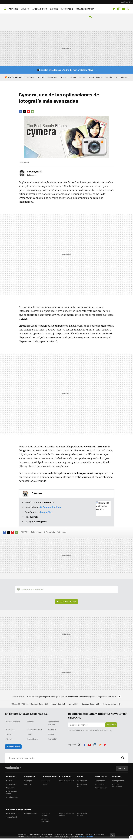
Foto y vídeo (36, 532)
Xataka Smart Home (11, 792)
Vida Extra (28, 784)
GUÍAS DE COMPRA (85, 8)
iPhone (82, 77)
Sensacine (45, 780)
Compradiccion (101, 787)
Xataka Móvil (11, 784)
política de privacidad (103, 730)
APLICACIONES (39, 8)
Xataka (9, 780)
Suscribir (111, 724)
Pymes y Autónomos (117, 785)
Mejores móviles (109, 704)
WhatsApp (30, 77)
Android (41, 77)
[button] (34, 171)
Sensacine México (45, 814)
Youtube (123, 9)
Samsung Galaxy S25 (39, 704)
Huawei (9, 734)
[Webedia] (127, 2)
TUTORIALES (67, 8)
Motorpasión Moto (82, 785)
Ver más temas (13, 746)
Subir (120, 768)
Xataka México (12, 813)
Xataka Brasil (11, 817)
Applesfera (10, 787)
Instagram (118, 9)
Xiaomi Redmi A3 (59, 704)
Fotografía (50, 532)
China (63, 77)
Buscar (123, 758)
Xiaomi (51, 734)
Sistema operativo (34, 729)
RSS (100, 744)
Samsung (125, 77)
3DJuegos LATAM (30, 813)
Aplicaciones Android (53, 723)
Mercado (52, 729)
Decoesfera (99, 784)
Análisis (30, 721)
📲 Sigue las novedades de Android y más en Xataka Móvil (64, 69)
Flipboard (114, 9)
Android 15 (73, 704)
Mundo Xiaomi (12, 797)
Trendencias (100, 780)
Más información (86, 836)
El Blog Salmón (118, 780)
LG (116, 77)
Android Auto (32, 739)
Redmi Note (53, 77)
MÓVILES (25, 8)
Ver (68, 601)
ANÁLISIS (13, 8)
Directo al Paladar (66, 780)
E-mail (32, 111)
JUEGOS (54, 8)
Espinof (44, 784)
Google (30, 734)
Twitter (127, 9)
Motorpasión (82, 780)
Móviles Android (13, 721)
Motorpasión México (82, 814)
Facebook (20, 111)
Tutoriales (10, 729)
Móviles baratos (95, 77)
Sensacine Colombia (45, 820)
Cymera (62, 532)
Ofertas (73, 77)
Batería (109, 77)
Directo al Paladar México (66, 814)
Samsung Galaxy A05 (90, 704)
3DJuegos (28, 780)
